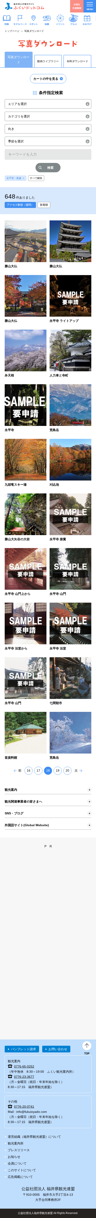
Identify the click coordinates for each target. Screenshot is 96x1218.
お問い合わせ (57, 1049)
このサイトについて (22, 1170)
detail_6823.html (70, 354)
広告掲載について (20, 1177)
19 (57, 770)
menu (90, 9)
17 (38, 770)
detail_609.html (25, 627)
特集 (6, 23)
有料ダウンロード (77, 61)
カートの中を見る (45, 78)
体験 (47, 23)
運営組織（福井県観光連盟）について (34, 1136)
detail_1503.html (70, 517)
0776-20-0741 (24, 1106)
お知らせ (14, 1156)
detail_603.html (70, 627)
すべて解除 (36, 178)
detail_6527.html (25, 463)
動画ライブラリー (48, 61)
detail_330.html (70, 681)
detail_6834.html (25, 354)
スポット (33, 23)
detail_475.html (25, 736)
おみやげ (87, 23)
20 (67, 770)
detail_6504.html (25, 299)
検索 (50, 167)
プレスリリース (19, 1150)
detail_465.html (25, 681)
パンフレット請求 (23, 1049)
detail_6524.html (70, 463)
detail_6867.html (70, 299)
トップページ (12, 31)
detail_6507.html (25, 244)
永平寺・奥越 (13, 178)
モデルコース (20, 23)
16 (28, 770)
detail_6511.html (25, 517)
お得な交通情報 (76, 6)
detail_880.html (25, 572)
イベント (60, 23)
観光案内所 (15, 1143)
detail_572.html (70, 736)
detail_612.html (70, 572)
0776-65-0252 (24, 1066)
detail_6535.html (70, 408)
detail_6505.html (70, 244)
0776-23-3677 (24, 1076)
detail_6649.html (25, 408)
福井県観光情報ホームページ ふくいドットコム (24, 6)
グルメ (73, 23)
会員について (17, 1163)
